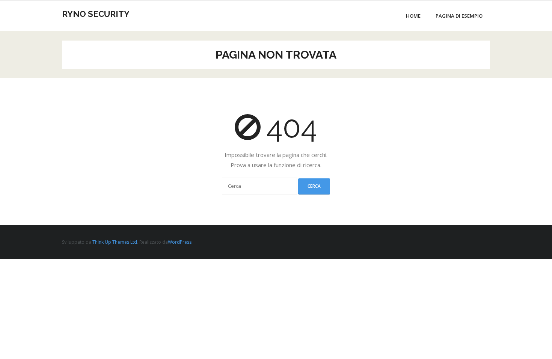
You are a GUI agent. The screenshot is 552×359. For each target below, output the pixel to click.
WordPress (180, 242)
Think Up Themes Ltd (114, 242)
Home (413, 15)
